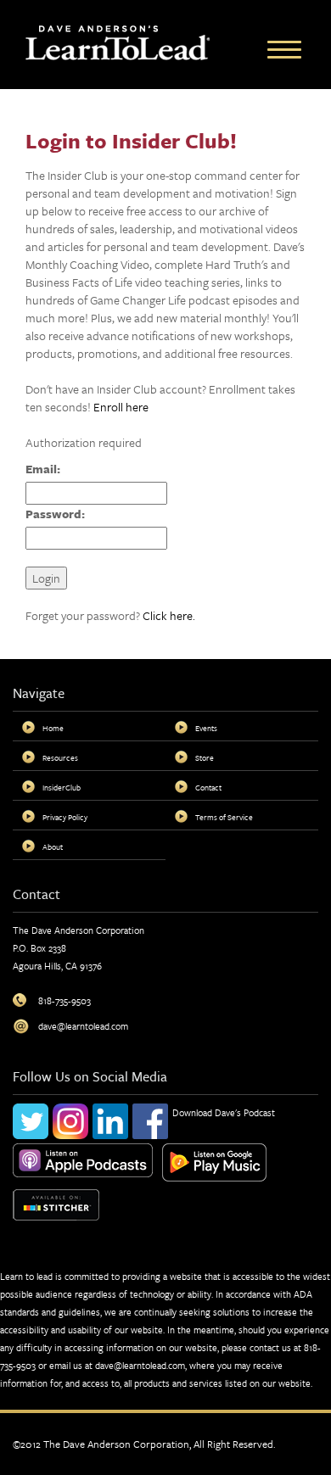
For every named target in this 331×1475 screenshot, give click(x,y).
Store (204, 757)
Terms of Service (224, 817)
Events (206, 728)
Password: (55, 513)
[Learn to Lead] (117, 41)
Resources (60, 757)
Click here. (169, 615)
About (52, 846)
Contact (208, 787)
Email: (42, 469)
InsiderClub (61, 787)
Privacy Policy (64, 817)
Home (53, 728)
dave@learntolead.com (140, 1365)
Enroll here (121, 407)
